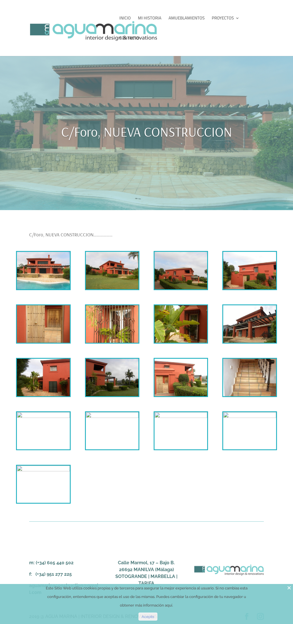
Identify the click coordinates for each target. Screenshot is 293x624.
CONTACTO (129, 39)
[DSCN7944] (181, 396)
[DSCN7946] (43, 396)
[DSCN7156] (249, 449)
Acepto (148, 616)
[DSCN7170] (181, 449)
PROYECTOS (223, 19)
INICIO (125, 19)
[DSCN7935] (43, 289)
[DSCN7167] (112, 449)
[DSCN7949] (112, 342)
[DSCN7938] (112, 289)
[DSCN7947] (181, 342)
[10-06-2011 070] (43, 503)
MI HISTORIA (149, 19)
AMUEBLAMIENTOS (187, 19)
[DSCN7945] (43, 342)
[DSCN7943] (249, 289)
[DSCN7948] (249, 342)
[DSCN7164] (43, 449)
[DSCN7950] (112, 396)
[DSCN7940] (181, 289)
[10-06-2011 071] (249, 396)
